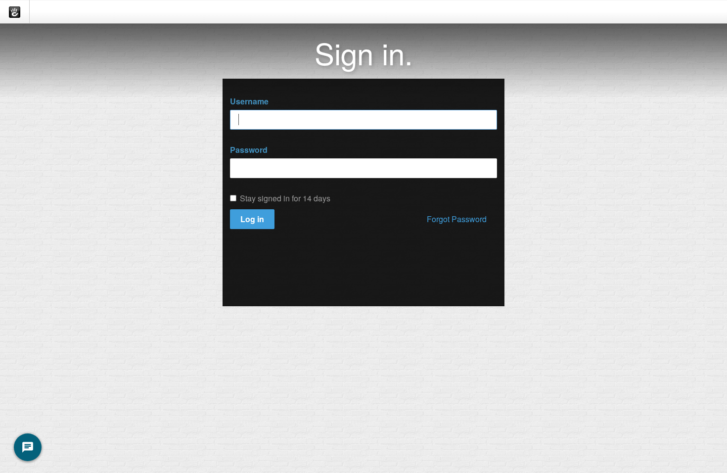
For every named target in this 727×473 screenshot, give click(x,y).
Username (249, 101)
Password (249, 149)
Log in (252, 219)
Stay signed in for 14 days (285, 198)
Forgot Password (457, 219)
